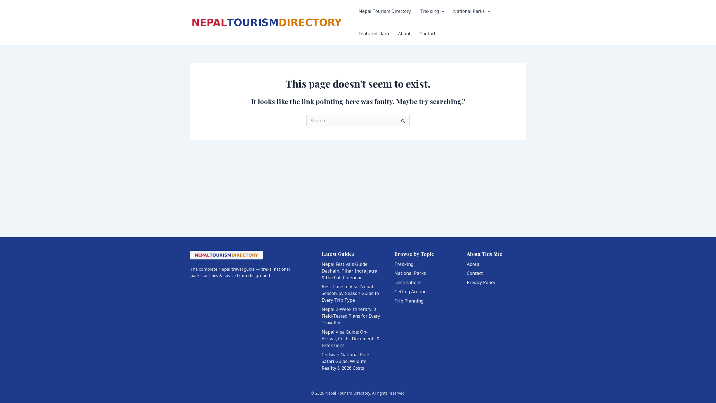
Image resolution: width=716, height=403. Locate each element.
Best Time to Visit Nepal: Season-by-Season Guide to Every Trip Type (350, 293)
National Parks (469, 11)
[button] (441, 11)
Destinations (407, 282)
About (404, 34)
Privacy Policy (481, 282)
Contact (427, 34)
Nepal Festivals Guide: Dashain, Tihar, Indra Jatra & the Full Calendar (349, 271)
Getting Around (410, 292)
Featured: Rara (374, 34)
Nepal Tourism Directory (385, 11)
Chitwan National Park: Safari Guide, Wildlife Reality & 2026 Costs (346, 361)
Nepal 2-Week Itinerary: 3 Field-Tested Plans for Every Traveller (351, 316)
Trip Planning (408, 301)
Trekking (429, 11)
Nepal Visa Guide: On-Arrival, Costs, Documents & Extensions (351, 338)
